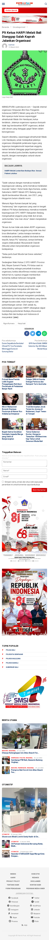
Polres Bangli (12, 663)
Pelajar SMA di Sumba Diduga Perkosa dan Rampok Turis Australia (36, 381)
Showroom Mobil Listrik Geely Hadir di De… (20, 837)
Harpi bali (21, 323)
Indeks (13, 874)
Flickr (37, 921)
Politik (22, 758)
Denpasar (15, 758)
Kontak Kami (35, 885)
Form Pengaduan (13, 888)
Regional (12, 751)
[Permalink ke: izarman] (4, 46)
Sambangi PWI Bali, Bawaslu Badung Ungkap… (26, 761)
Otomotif (5, 834)
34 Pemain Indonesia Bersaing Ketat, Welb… (27, 845)
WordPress (37, 906)
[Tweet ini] (32, 333)
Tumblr (36, 902)
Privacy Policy (13, 881)
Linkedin (37, 910)
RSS (25, 925)
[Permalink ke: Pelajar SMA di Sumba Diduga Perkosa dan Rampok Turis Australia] (36, 372)
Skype (15, 917)
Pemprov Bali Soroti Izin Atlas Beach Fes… (27, 771)
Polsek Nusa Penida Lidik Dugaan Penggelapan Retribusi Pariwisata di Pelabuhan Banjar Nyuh (12, 384)
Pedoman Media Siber (35, 888)
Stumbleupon (14, 906)
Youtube (37, 917)
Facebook (14, 898)
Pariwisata (22, 768)
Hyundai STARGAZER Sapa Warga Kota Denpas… (27, 855)
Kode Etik (35, 874)
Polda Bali (10, 650)
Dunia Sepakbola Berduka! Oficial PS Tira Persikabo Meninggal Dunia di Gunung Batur (13, 346)
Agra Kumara (8, 323)
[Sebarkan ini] (26, 333)
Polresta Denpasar (14, 654)
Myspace (37, 914)
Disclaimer (35, 881)
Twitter (36, 898)
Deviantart (14, 914)
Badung (5, 751)
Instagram (14, 910)
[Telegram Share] (38, 333)
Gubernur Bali (12, 667)
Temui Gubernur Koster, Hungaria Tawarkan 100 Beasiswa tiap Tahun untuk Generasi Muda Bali (36, 436)
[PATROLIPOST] (24, 4)
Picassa (15, 921)
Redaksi (35, 878)
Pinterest (14, 902)
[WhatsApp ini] (44, 333)
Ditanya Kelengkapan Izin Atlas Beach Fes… (20, 753)
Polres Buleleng (13, 659)
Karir (13, 878)
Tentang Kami (13, 885)
